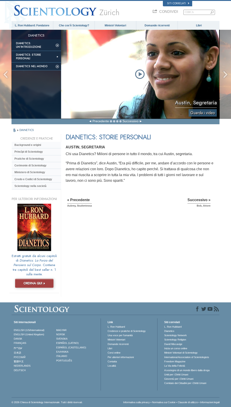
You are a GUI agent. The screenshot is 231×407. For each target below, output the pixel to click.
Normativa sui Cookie (164, 402)
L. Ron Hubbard (116, 326)
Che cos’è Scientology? (74, 25)
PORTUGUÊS (64, 360)
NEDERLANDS (22, 365)
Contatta (112, 361)
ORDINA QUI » (34, 283)
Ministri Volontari (115, 25)
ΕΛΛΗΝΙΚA (62, 351)
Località (112, 365)
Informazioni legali (209, 402)
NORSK (60, 334)
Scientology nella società (30, 186)
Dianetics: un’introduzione (28, 45)
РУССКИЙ (19, 357)
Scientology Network (175, 335)
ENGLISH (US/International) (29, 330)
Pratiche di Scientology (29, 158)
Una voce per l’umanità (120, 335)
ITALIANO (61, 356)
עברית (18, 348)
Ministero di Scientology (29, 172)
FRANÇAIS (20, 343)
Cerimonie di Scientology (30, 165)
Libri (199, 25)
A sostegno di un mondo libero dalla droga (187, 370)
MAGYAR (61, 330)
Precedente (100, 121)
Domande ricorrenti (157, 25)
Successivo (130, 121)
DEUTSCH (20, 370)
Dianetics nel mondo (32, 66)
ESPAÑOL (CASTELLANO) (71, 347)
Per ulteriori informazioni (121, 357)
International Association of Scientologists (186, 357)
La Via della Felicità (174, 365)
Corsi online (114, 352)
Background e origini (27, 145)
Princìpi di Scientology (28, 151)
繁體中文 (19, 361)
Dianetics (169, 331)
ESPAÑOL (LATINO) (67, 343)
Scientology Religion (175, 339)
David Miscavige (173, 344)
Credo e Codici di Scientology (33, 179)
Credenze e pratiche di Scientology (127, 331)
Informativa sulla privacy (136, 402)
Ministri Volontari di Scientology (181, 352)
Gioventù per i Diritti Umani (178, 378)
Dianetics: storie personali (28, 56)
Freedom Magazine (174, 361)
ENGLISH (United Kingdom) (29, 334)
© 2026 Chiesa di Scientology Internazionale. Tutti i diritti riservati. (47, 402)
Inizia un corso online (175, 348)
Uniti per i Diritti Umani (176, 374)
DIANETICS (26, 130)
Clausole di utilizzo (188, 402)
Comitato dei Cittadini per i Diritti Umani (185, 383)
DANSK (18, 338)
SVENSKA (61, 338)
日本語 (17, 352)
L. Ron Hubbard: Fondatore (32, 25)
